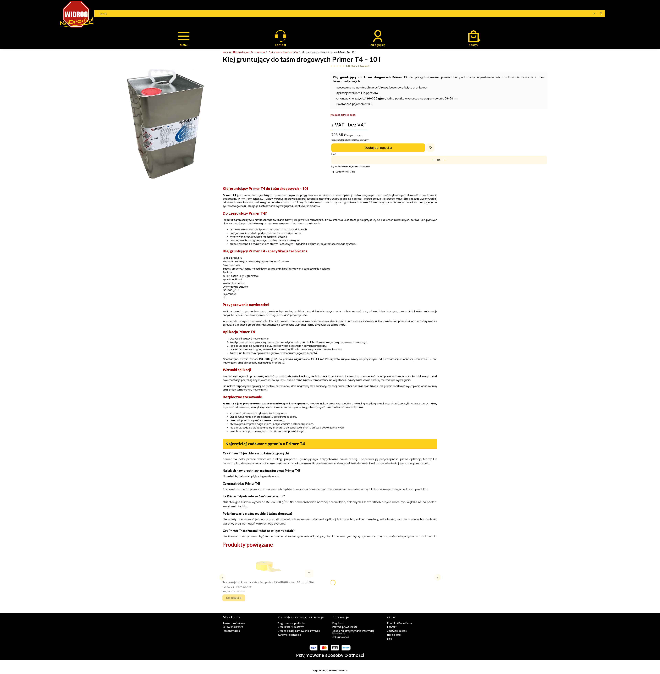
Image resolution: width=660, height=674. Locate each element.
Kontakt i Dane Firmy (399, 623)
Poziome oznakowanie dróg (283, 52)
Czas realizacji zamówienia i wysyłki (299, 631)
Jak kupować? (340, 637)
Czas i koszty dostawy (291, 627)
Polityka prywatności (344, 627)
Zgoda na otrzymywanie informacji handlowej (353, 632)
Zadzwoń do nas (397, 631)
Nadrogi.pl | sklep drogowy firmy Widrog (244, 52)
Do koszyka (233, 598)
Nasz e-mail (394, 635)
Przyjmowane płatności (291, 623)
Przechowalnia (231, 631)
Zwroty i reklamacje (289, 635)
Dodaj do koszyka (378, 148)
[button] (601, 13)
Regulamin (338, 623)
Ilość (333, 154)
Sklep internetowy (329, 671)
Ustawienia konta (233, 627)
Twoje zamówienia (234, 623)
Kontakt (392, 627)
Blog (389, 638)
